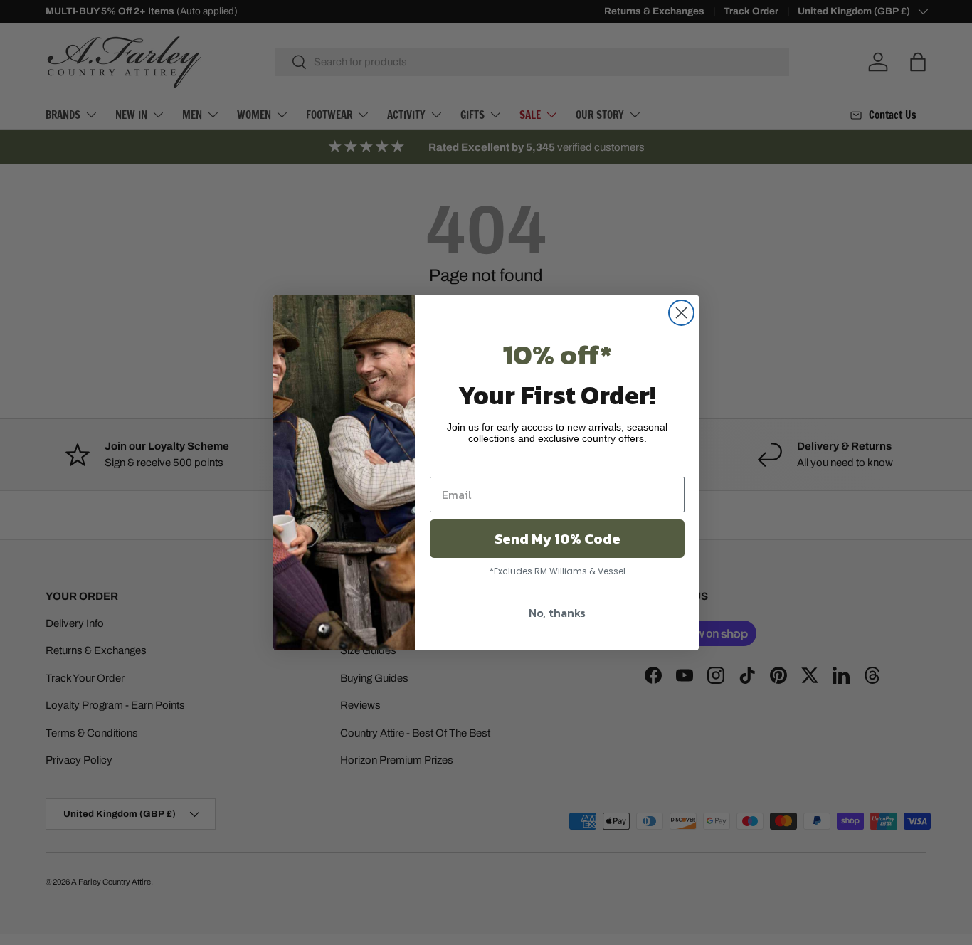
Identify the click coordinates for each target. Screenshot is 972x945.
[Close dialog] (681, 312)
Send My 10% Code (557, 538)
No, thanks (557, 612)
